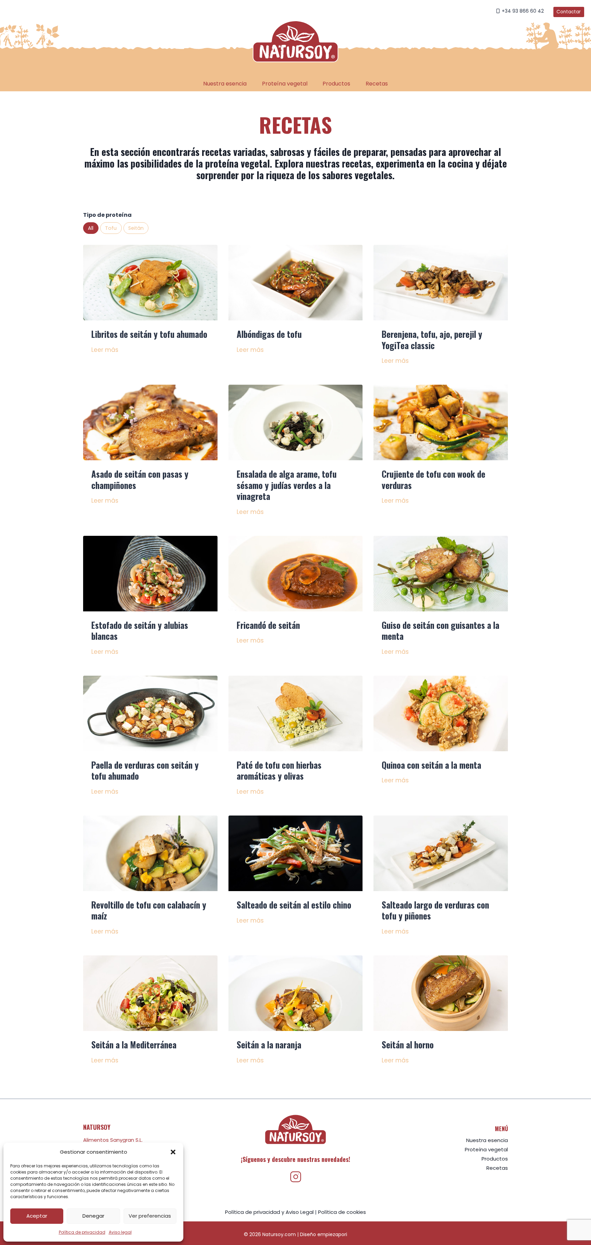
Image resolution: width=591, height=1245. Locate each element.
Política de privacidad (82, 1232)
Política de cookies (342, 1212)
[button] (173, 1152)
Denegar (93, 1215)
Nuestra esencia (225, 84)
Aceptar (36, 1215)
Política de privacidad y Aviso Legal (269, 1212)
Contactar (568, 12)
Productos (336, 84)
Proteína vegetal (284, 84)
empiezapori (332, 1234)
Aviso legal (120, 1232)
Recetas (377, 84)
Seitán (136, 228)
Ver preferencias (150, 1215)
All (90, 228)
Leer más (104, 350)
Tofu (111, 228)
